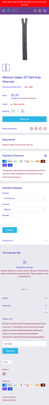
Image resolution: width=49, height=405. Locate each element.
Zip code (5, 215)
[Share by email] (45, 128)
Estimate (9, 230)
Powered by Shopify (9, 400)
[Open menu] (3, 11)
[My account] (40, 10)
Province (5, 204)
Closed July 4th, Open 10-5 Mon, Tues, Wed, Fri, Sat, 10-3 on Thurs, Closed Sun (24, 3)
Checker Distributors (11, 87)
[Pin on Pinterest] (36, 128)
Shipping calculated (19, 98)
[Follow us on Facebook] (4, 374)
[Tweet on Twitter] (40, 128)
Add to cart (24, 119)
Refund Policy (7, 240)
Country (5, 193)
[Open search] (35, 10)
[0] (44, 10)
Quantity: (6, 111)
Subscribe (10, 351)
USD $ (6, 362)
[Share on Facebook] (31, 128)
